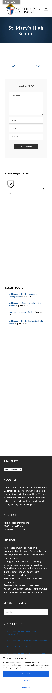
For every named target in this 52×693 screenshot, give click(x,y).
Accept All (26, 674)
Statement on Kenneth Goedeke (22, 312)
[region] (26, 673)
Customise (26, 681)
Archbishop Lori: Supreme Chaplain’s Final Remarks (27, 640)
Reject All (26, 687)
